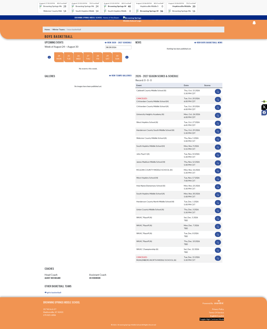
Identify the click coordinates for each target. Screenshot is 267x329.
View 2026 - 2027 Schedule (119, 42)
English (213, 316)
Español (220, 316)
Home (47, 29)
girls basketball (54, 292)
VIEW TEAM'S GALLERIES (121, 75)
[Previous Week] (49, 57)
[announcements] (254, 23)
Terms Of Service (216, 312)
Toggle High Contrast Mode (212, 319)
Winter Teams (58, 29)
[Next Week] (126, 57)
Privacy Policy (218, 309)
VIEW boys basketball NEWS (209, 42)
